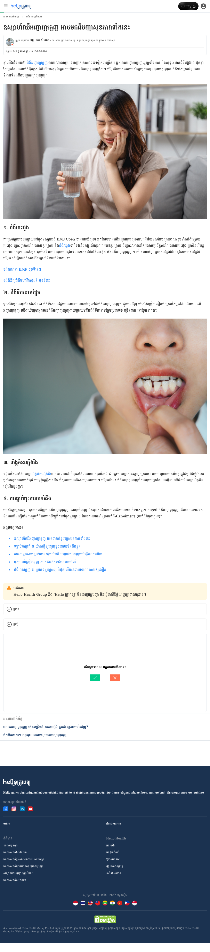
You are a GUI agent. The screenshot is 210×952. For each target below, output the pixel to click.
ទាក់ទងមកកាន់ (113, 873)
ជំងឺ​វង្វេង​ (64, 245)
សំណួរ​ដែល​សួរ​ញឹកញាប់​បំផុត (18, 873)
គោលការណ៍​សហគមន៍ (14, 880)
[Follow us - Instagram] (13, 808)
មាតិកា (6, 823)
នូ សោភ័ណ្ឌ (23, 51)
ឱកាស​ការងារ (113, 859)
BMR (24, 269)
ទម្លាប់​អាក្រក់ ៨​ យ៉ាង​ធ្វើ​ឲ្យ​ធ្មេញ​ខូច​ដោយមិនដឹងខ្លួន (47, 546)
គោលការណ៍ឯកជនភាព (15, 852)
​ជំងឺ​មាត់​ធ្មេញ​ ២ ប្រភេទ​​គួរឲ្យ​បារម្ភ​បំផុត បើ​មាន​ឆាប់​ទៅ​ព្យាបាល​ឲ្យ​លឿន (60, 569)
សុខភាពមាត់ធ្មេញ (11, 16)
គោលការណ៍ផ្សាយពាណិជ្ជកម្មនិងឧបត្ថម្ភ (23, 866)
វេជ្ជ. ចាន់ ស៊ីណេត (39, 40)
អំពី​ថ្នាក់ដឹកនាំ (112, 852)
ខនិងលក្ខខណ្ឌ (10, 845)
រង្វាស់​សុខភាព (113, 823)
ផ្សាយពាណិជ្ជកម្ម (114, 866)
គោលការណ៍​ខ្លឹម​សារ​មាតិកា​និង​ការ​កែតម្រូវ (23, 859)
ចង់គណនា (11, 269)
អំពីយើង (110, 845)
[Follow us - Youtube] (30, 808)
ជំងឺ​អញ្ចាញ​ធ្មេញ (37, 62)
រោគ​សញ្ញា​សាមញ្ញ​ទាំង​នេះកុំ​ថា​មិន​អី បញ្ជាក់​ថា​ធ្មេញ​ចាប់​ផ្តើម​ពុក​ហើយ (58, 554)
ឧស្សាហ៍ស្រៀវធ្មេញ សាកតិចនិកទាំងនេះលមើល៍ (45, 562)
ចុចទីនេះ (34, 269)
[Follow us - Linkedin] (22, 808)
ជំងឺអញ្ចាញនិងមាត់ (34, 16)
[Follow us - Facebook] (5, 808)
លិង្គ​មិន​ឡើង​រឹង (41, 474)
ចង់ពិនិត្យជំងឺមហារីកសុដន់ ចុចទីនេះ (26, 280)
